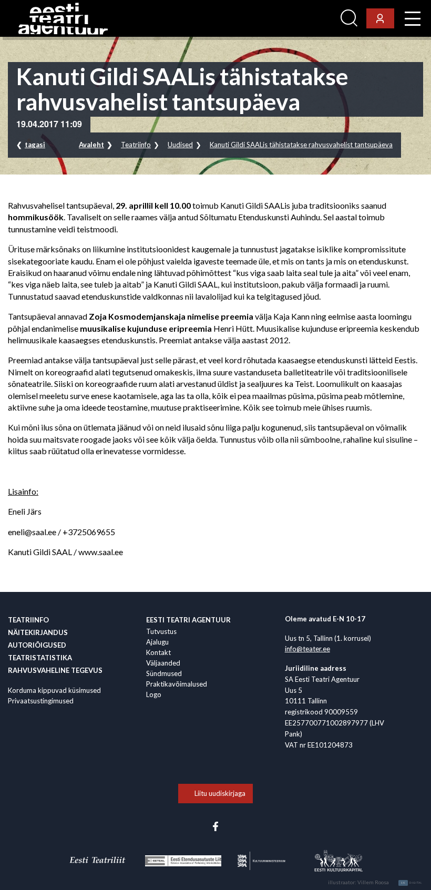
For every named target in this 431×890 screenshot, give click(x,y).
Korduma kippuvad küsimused (54, 690)
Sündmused (164, 673)
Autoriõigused (37, 645)
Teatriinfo (136, 144)
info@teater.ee (307, 649)
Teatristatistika (40, 657)
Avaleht (91, 144)
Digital (412, 882)
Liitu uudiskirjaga (219, 793)
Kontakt (158, 652)
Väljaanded (163, 663)
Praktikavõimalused (176, 684)
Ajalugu (157, 642)
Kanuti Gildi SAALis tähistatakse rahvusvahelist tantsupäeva (301, 144)
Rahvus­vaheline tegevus (55, 670)
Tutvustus (161, 631)
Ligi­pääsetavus (307, 18)
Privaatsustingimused (41, 701)
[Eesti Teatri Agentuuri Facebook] (215, 825)
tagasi (35, 144)
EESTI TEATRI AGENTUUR (188, 620)
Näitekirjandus (38, 632)
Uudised (180, 144)
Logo (153, 694)
